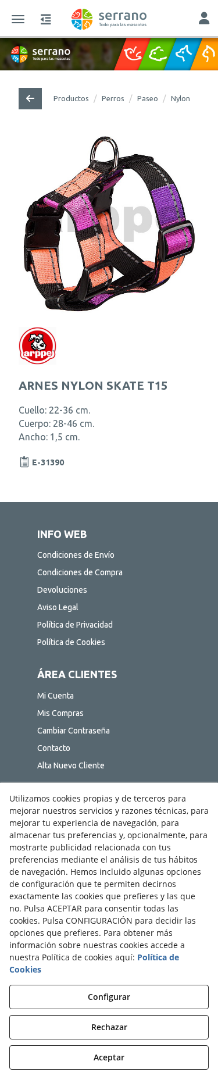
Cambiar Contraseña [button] (73, 730)
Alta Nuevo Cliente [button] (71, 765)
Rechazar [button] (109, 1026)
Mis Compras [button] (60, 713)
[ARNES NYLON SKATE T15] (109, 224)
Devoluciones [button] (62, 589)
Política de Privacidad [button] (75, 624)
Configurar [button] (109, 996)
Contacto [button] (53, 748)
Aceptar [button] (109, 1057)
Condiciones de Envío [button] (76, 555)
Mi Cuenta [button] (55, 695)
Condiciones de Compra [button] (80, 572)
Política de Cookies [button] (71, 642)
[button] (109, 19)
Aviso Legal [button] (57, 607)
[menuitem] (109, 555)
